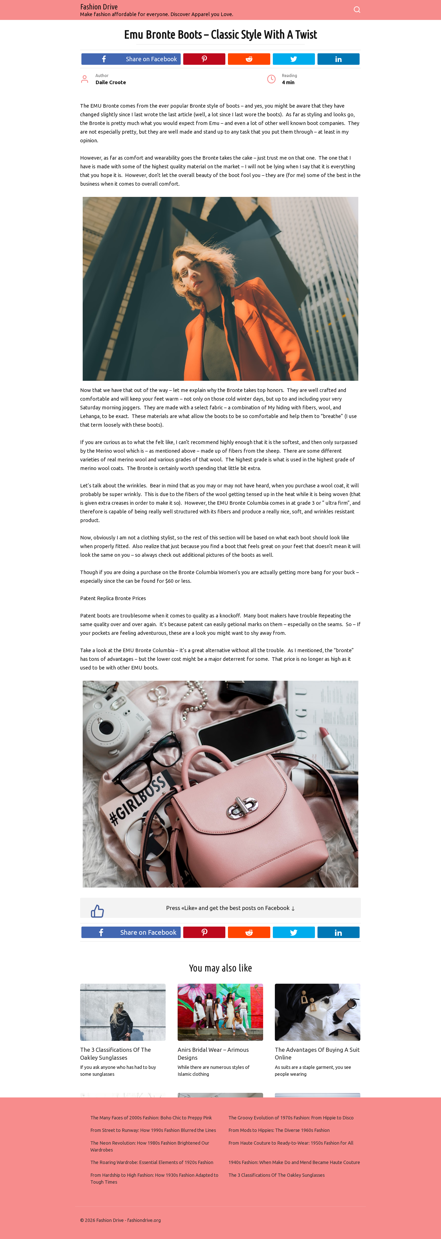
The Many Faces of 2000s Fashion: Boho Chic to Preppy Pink (151, 1117)
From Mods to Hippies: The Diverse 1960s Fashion (279, 1130)
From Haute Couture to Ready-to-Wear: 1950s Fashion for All (290, 1142)
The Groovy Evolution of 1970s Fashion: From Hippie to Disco (291, 1117)
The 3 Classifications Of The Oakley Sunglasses (276, 1175)
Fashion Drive (99, 6)
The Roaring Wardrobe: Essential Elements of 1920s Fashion (151, 1162)
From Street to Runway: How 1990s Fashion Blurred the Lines (153, 1130)
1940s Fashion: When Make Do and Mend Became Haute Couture (294, 1162)
